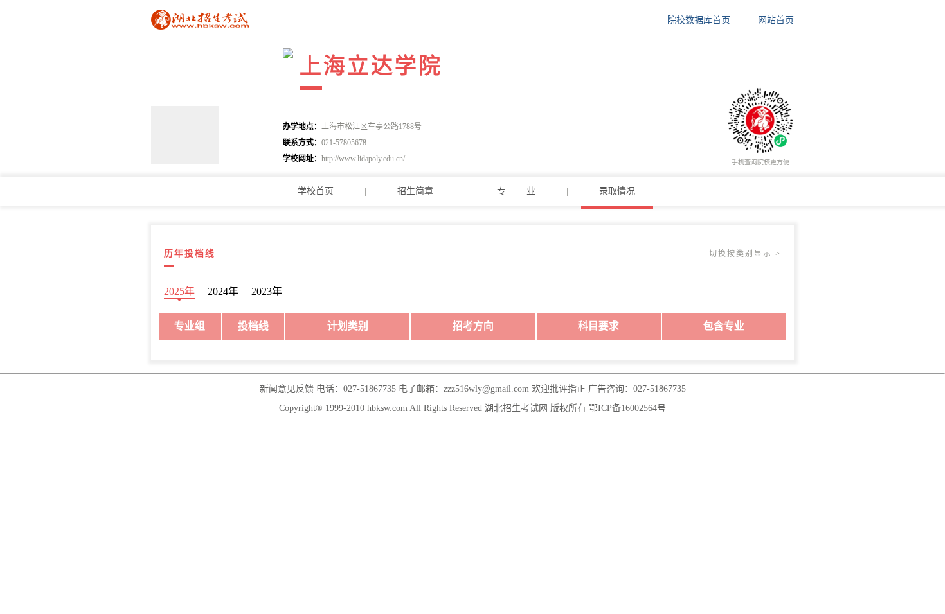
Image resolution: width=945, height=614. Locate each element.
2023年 (266, 291)
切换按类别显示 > (745, 253)
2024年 (223, 291)
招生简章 (415, 191)
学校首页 (316, 191)
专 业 (516, 191)
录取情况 (617, 191)
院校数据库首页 (698, 20)
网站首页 (776, 20)
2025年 (179, 291)
